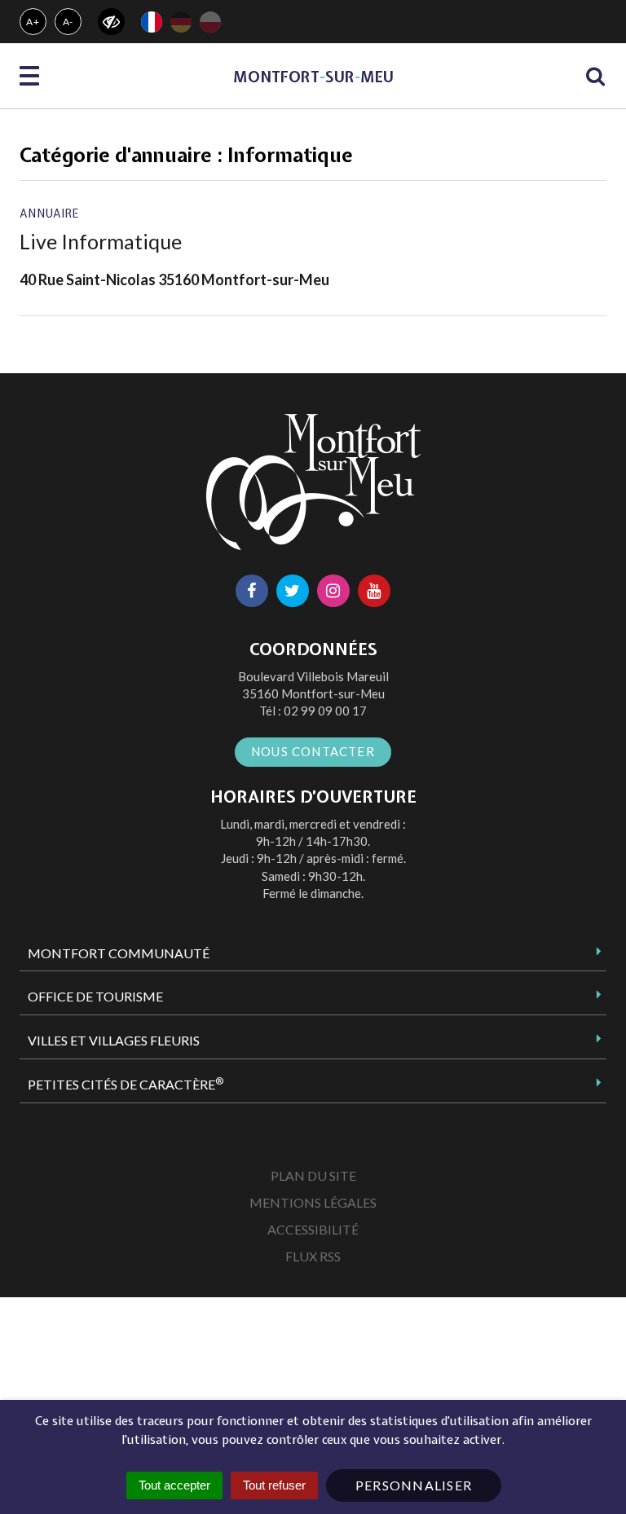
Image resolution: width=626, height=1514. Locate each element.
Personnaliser (414, 1485)
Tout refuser (274, 1485)
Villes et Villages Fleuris (114, 1040)
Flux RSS (313, 1256)
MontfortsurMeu (313, 77)
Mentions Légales (313, 1202)
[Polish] (210, 22)
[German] (181, 22)
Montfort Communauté (118, 953)
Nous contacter (313, 751)
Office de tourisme (95, 996)
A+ (33, 21)
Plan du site (313, 1175)
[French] (151, 22)
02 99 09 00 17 (325, 710)
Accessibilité (313, 1229)
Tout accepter (174, 1485)
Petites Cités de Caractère (125, 1084)
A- (68, 21)
